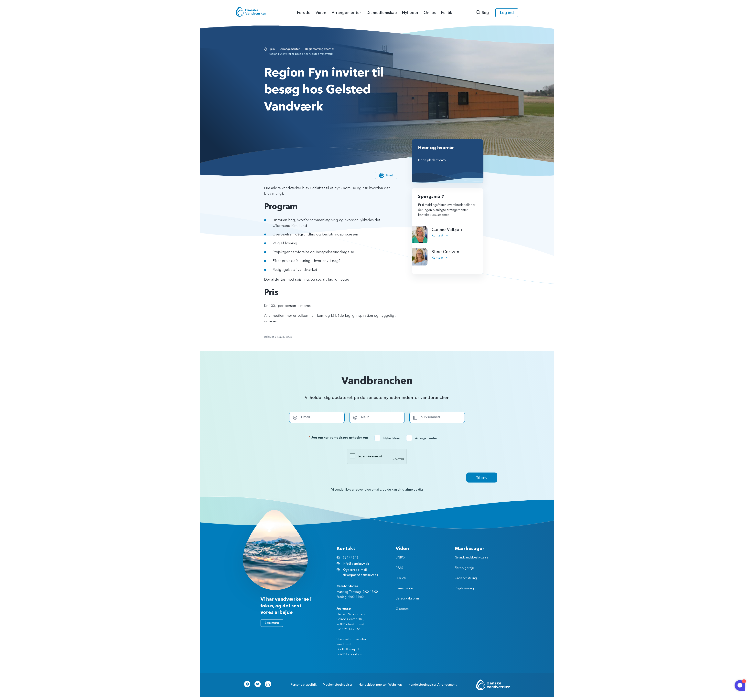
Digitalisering (464, 588)
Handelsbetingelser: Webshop (380, 684)
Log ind (507, 12)
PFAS (399, 568)
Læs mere (272, 623)
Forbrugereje (464, 568)
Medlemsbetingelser (337, 684)
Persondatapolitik (304, 684)
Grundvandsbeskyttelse (471, 557)
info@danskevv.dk (356, 564)
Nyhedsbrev (388, 438)
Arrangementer (290, 49)
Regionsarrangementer (319, 49)
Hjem (272, 49)
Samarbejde (404, 588)
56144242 (351, 558)
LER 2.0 (401, 578)
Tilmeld (481, 477)
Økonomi (402, 609)
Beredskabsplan (407, 598)
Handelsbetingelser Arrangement (432, 684)
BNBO (400, 557)
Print (389, 175)
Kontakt (438, 235)
